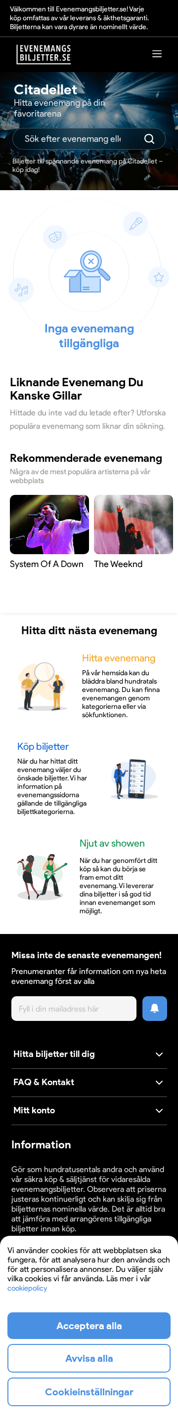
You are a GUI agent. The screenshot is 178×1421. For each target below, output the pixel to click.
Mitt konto (34, 1110)
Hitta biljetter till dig (54, 1054)
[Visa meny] (157, 53)
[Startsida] (44, 54)
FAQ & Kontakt (43, 1082)
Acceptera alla (89, 1326)
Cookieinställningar (89, 1392)
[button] (89, 1055)
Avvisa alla (89, 1358)
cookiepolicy (27, 1288)
